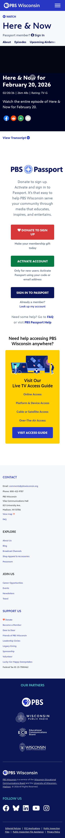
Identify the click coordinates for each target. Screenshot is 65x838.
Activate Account (32, 261)
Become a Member (12, 625)
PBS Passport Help (38, 322)
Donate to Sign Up (34, 232)
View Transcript (15, 138)
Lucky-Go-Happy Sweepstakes (17, 662)
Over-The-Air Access (32, 420)
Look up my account (33, 306)
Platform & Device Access (32, 403)
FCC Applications (32, 828)
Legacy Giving (9, 646)
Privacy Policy (53, 832)
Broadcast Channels (12, 551)
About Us (7, 540)
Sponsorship (8, 651)
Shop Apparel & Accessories (16, 556)
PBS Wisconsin (10, 779)
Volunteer (7, 656)
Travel (5, 598)
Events (6, 588)
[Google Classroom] (20, 118)
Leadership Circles (11, 641)
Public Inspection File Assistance (28, 832)
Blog (5, 546)
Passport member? (24, 35)
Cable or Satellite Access (32, 411)
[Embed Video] (32, 77)
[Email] (28, 118)
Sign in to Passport (32, 293)
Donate (8, 619)
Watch (11, 16)
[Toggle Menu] (57, 5)
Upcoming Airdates (42, 42)
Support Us (12, 611)
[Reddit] (13, 118)
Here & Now (27, 26)
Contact (10, 477)
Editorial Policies (13, 828)
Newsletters (8, 593)
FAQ (50, 317)
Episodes (20, 42)
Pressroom (8, 561)
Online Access (32, 394)
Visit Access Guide (32, 433)
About (7, 42)
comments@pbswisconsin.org (23, 486)
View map (8, 514)
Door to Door (9, 630)
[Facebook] (6, 118)
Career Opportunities (13, 583)
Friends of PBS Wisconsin (15, 635)
